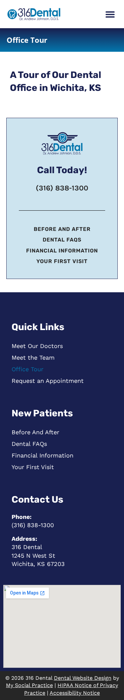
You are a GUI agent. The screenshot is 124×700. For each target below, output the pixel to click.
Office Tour (27, 369)
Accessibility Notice (75, 693)
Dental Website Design (82, 678)
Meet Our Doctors (37, 345)
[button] (110, 14)
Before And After (62, 229)
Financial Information (62, 250)
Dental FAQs (62, 240)
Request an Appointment (48, 380)
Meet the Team (33, 357)
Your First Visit (62, 261)
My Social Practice (29, 685)
